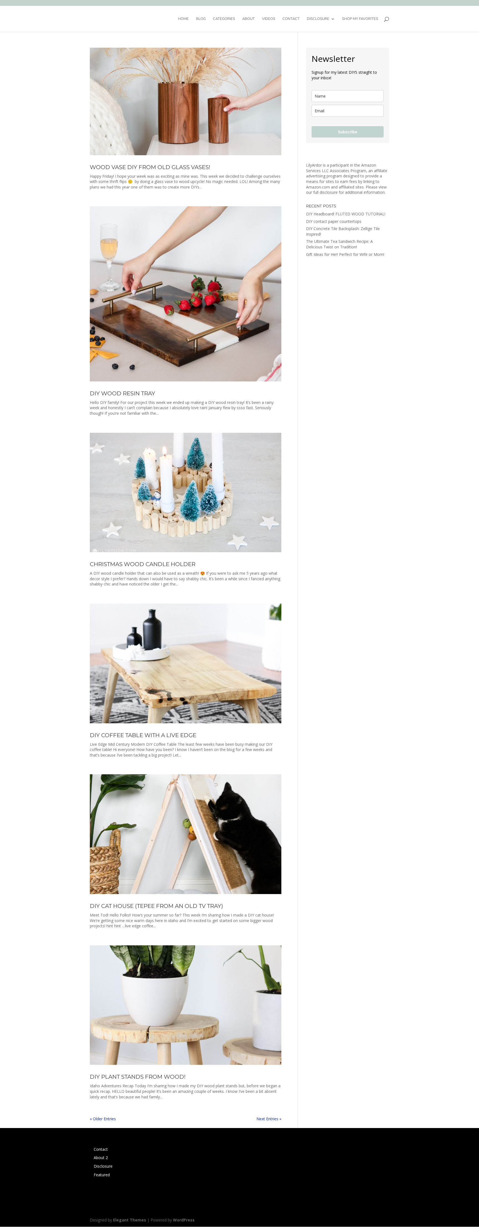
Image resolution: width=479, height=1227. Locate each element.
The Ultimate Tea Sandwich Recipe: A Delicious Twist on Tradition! (339, 244)
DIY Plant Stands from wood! (137, 1076)
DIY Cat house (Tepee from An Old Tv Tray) (156, 906)
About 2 (101, 1157)
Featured (102, 1174)
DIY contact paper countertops (333, 221)
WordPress (184, 1220)
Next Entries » (268, 1118)
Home (183, 19)
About (248, 19)
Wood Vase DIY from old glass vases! (150, 167)
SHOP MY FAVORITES (360, 19)
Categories (224, 19)
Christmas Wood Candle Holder (142, 564)
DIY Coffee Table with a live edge (143, 735)
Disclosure (318, 19)
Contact (291, 19)
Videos (268, 19)
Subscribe (347, 131)
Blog (201, 19)
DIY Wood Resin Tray (122, 393)
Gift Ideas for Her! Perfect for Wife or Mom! (345, 254)
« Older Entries (103, 1118)
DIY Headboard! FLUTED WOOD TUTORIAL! (345, 214)
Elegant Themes (129, 1220)
